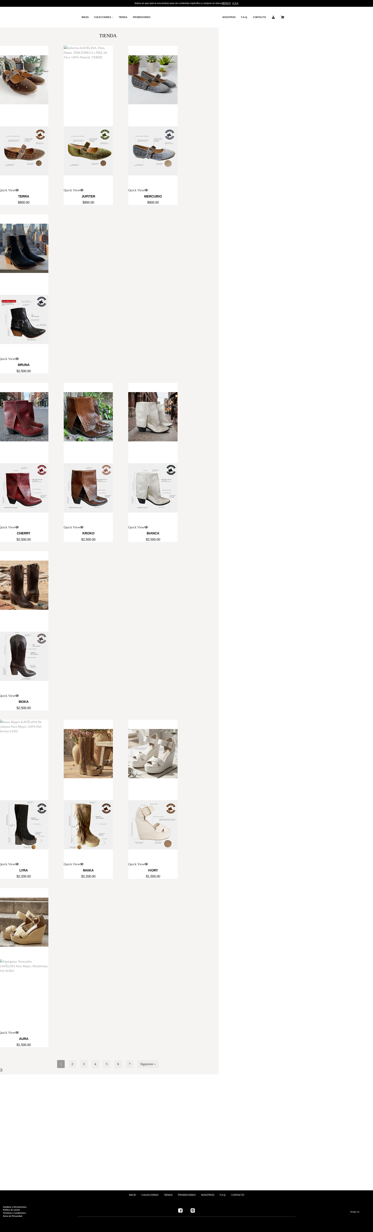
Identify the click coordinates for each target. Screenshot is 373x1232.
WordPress (50, 1227)
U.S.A (235, 3)
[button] (112, 17)
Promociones (142, 17)
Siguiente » (148, 1064)
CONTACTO (259, 17)
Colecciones (150, 1195)
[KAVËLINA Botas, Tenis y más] (186, 17)
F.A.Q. (244, 17)
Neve (6, 1227)
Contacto (237, 1195)
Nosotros (229, 17)
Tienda (123, 17)
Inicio (85, 17)
